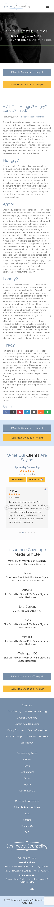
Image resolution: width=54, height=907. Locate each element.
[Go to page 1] (23, 532)
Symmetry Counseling (27, 467)
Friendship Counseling (38, 736)
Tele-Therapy (14, 711)
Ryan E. (13, 491)
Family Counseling (37, 730)
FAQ (27, 832)
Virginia (27, 784)
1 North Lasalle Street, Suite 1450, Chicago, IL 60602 (27, 866)
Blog (27, 813)
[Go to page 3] (28, 532)
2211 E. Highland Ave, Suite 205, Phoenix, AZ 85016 (27, 871)
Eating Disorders (15, 730)
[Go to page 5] (34, 532)
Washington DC (27, 790)
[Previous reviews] (7, 507)
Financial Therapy (14, 736)
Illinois (27, 765)
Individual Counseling (36, 711)
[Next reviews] (47, 507)
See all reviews (17, 479)
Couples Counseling (27, 717)
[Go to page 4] (31, 532)
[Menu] (47, 6)
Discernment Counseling (27, 724)
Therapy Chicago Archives (32, 117)
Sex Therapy (27, 742)
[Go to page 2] (25, 532)
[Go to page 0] (20, 532)
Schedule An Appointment (27, 807)
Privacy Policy (27, 903)
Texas (27, 778)
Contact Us (27, 826)
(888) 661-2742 (29, 858)
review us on (34, 479)
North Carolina (27, 772)
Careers (27, 820)
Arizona (27, 759)
